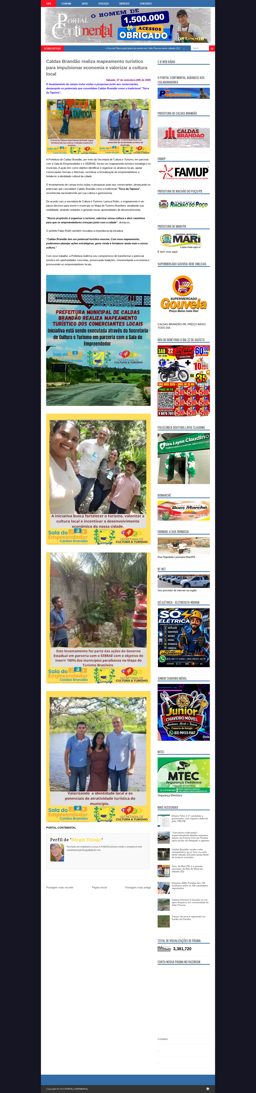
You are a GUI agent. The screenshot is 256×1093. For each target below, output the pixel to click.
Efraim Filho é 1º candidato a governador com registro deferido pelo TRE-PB (190, 819)
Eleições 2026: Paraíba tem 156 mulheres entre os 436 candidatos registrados (190, 886)
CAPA (48, 3)
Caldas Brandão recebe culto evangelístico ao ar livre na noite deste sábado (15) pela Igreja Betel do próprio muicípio (190, 853)
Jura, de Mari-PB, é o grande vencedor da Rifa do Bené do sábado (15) (187, 869)
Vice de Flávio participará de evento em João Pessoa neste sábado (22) (116, 48)
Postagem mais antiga (138, 887)
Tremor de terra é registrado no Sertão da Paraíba (188, 918)
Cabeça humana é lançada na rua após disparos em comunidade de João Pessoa (190, 902)
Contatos (163, 1038)
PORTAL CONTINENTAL (76, 1088)
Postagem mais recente (59, 887)
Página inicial (99, 887)
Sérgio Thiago (86, 839)
